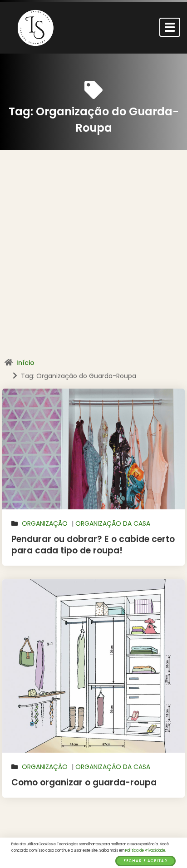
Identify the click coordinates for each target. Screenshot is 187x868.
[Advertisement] (93, 257)
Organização (45, 523)
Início (25, 362)
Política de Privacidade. (145, 850)
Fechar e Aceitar (145, 860)
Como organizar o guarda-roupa (84, 782)
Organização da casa (112, 523)
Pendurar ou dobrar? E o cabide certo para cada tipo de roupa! (93, 545)
